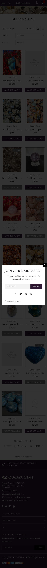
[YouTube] (31, 294)
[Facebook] (15, 294)
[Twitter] (20, 294)
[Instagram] (26, 294)
